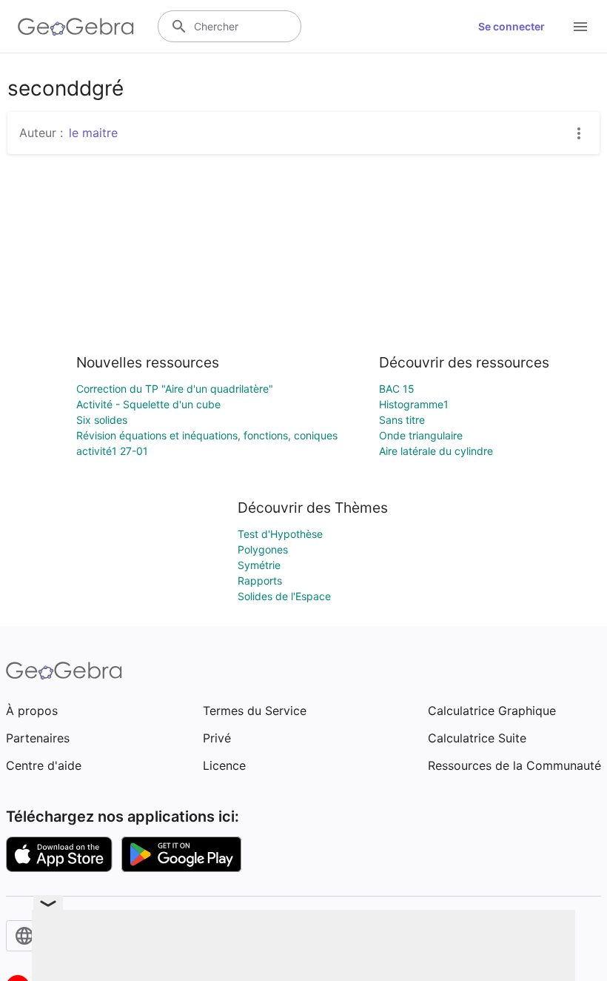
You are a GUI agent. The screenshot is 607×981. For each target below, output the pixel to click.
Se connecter (511, 26)
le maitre (93, 132)
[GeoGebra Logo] (76, 27)
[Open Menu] (580, 27)
